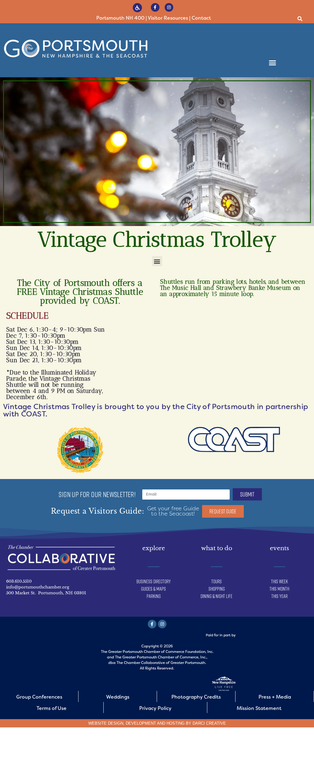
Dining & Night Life (216, 596)
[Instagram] (169, 7)
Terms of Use (51, 708)
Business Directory (153, 581)
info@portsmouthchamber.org (37, 587)
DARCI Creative (209, 723)
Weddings (117, 697)
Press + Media (274, 697)
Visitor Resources (168, 18)
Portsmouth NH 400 (120, 18)
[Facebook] (155, 7)
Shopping (217, 588)
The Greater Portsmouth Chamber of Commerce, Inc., (161, 657)
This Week (279, 581)
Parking (154, 596)
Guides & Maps (153, 588)
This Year (279, 596)
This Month (279, 588)
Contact (201, 18)
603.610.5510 (19, 581)
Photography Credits (196, 697)
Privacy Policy (155, 708)
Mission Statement (259, 708)
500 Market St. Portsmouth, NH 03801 (46, 593)
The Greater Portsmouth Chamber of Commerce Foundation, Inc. (157, 651)
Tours (216, 581)
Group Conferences (39, 697)
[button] (300, 18)
